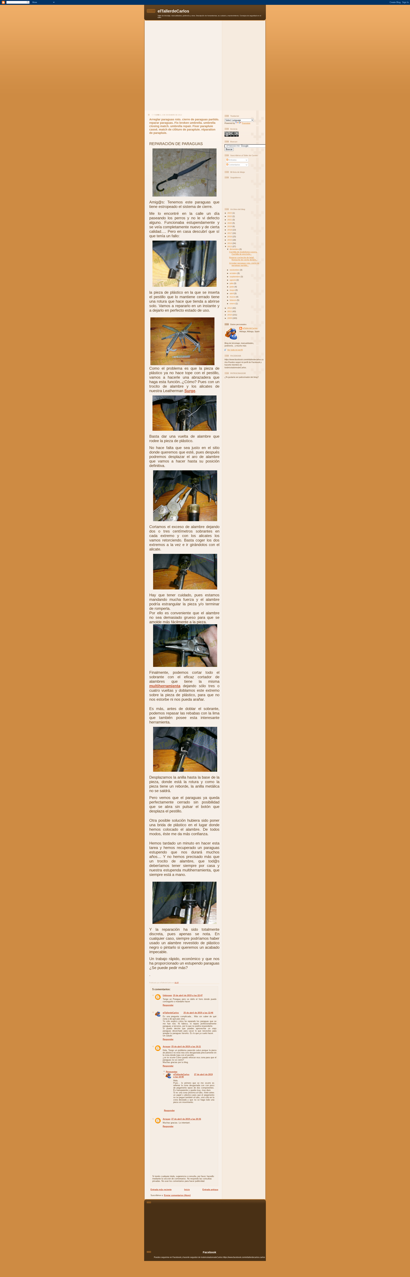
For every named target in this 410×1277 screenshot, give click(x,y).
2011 (229, 311)
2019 (229, 226)
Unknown (167, 995)
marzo (233, 297)
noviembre (235, 270)
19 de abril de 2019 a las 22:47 (188, 995)
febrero (233, 300)
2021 (229, 220)
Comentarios (234, 165)
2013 (229, 246)
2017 (229, 233)
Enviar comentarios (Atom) (177, 1195)
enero (232, 303)
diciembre (234, 249)
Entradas (232, 160)
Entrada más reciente (161, 1189)
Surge (189, 391)
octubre (233, 273)
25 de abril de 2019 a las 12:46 (198, 1013)
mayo (232, 290)
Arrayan (166, 1046)
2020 (229, 223)
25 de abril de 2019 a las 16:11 (186, 1046)
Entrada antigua (210, 1189)
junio (232, 287)
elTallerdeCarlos (173, 11)
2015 (229, 240)
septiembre (235, 277)
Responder (168, 1005)
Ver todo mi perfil (235, 350)
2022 (229, 216)
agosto (233, 280)
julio (232, 283)
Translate (246, 123)
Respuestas (171, 1072)
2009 (229, 318)
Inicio (187, 1189)
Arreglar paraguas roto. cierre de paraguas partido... (244, 264)
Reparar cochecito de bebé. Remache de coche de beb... (243, 258)
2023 (229, 213)
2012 (229, 308)
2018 (229, 230)
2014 (229, 243)
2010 (229, 315)
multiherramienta (164, 686)
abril (232, 293)
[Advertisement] (205, 43)
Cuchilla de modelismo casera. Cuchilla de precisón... (243, 253)
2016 (229, 236)
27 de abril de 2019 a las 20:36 (186, 1119)
